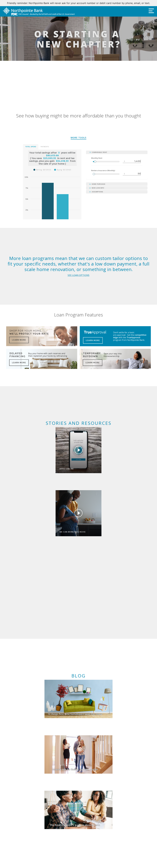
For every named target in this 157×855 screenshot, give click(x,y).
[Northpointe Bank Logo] (38, 11)
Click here (122, 3)
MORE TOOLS (78, 137)
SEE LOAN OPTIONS (78, 275)
